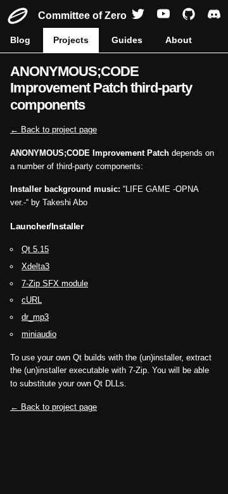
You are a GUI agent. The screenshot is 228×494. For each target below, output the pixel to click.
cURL (32, 300)
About (178, 40)
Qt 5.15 (35, 249)
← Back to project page (53, 129)
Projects (71, 40)
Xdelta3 (35, 266)
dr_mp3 (35, 317)
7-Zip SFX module (55, 283)
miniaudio (39, 334)
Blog (20, 40)
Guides (126, 40)
